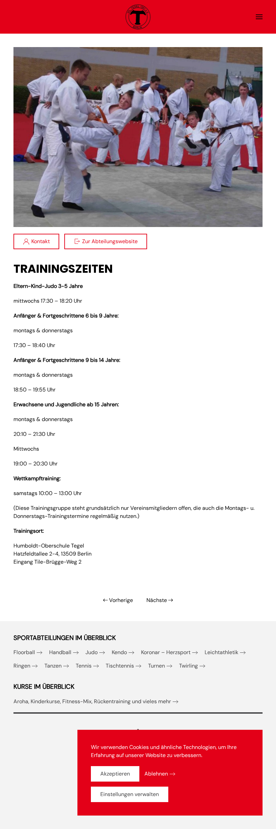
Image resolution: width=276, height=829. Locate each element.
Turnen (156, 665)
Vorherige (121, 600)
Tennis (84, 665)
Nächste (156, 600)
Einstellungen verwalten (129, 794)
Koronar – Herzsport (166, 652)
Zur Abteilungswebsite (110, 241)
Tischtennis (120, 665)
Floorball (24, 652)
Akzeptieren (115, 773)
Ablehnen (156, 773)
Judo (91, 652)
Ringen (21, 665)
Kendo (119, 652)
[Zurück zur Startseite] (138, 16)
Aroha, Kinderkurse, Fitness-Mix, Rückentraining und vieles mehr (92, 701)
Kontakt (40, 241)
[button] (259, 16)
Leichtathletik (221, 652)
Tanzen (53, 665)
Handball (60, 652)
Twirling (188, 665)
